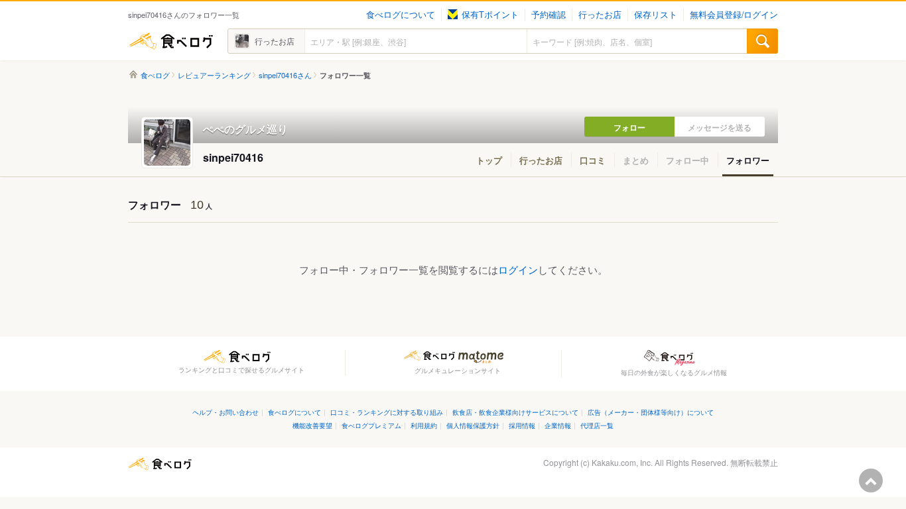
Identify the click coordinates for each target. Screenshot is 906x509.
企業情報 (558, 425)
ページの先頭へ (871, 480)
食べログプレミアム (371, 425)
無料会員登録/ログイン (734, 15)
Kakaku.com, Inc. (622, 462)
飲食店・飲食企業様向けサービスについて (515, 412)
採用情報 (522, 425)
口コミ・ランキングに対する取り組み (386, 412)
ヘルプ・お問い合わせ (225, 412)
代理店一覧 (597, 425)
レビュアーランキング (214, 75)
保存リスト (655, 15)
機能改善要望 (312, 425)
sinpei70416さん (285, 75)
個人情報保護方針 (472, 425)
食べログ (171, 41)
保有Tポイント (490, 15)
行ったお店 (599, 15)
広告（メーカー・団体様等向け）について (651, 412)
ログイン (518, 269)
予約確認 (548, 15)
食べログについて (400, 15)
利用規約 (424, 425)
